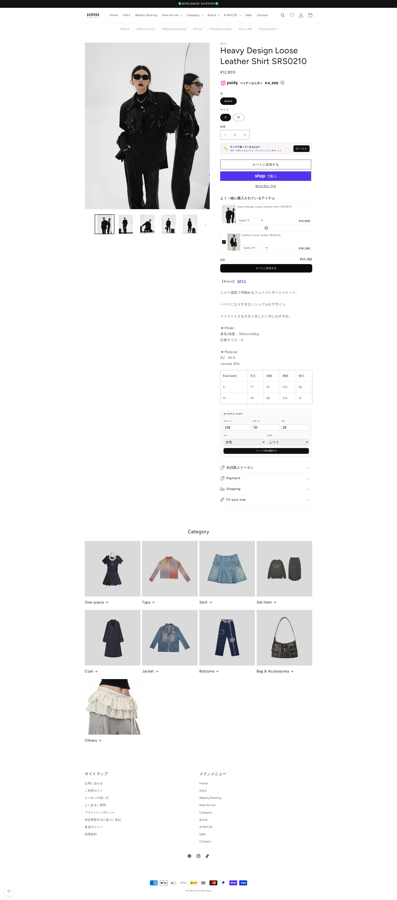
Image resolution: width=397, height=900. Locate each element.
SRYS (241, 281)
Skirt (203, 602)
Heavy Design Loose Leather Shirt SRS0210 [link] (264, 206)
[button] (172, 15)
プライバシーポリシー (100, 812)
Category (205, 812)
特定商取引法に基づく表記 (103, 820)
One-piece (94, 602)
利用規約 (91, 834)
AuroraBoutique (203, 890)
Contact (205, 841)
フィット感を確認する (266, 450)
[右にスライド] (205, 224)
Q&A (202, 834)
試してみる (301, 148)
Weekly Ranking (210, 798)
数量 (223, 126)
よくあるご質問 (95, 805)
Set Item (264, 602)
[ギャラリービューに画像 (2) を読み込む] (125, 224)
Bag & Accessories (273, 671)
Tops (146, 602)
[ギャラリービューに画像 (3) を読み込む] (147, 224)
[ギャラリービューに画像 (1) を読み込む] (104, 224)
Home (203, 783)
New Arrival (207, 805)
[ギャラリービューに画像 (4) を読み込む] (168, 224)
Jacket (148, 671)
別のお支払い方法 (265, 186)
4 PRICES (206, 827)
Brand (203, 820)
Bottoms (206, 671)
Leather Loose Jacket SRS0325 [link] (261, 235)
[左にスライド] (89, 224)
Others (91, 740)
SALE (203, 790)
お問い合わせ (94, 783)
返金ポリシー (94, 827)
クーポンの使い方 (97, 798)
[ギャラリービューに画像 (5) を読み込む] (190, 224)
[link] (229, 214)
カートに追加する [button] (266, 268)
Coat (89, 671)
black (228, 101)
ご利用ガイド (94, 790)
